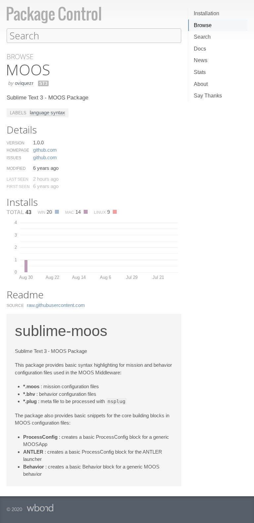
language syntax (47, 112)
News (200, 60)
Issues (14, 158)
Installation (206, 13)
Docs (200, 49)
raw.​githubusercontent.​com (56, 305)
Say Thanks (208, 95)
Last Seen (17, 179)
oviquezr (24, 83)
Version (15, 143)
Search (202, 37)
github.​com (45, 150)
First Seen (18, 186)
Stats (200, 72)
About (201, 84)
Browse (203, 25)
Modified (16, 168)
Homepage (18, 150)
